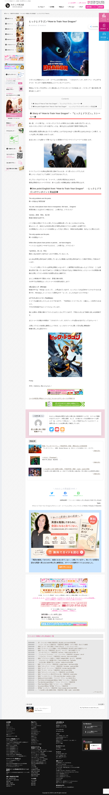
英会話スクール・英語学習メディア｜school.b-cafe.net (66, 781)
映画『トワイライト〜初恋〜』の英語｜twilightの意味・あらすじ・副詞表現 (59, 658)
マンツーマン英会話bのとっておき (13, 760)
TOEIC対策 (33, 765)
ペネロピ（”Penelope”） (50, 457)
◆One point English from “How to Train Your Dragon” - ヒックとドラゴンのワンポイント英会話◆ (64, 106)
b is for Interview (34, 734)
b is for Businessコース (35, 731)
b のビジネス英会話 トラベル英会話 (38, 760)
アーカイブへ (98, 692)
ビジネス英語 (33, 766)
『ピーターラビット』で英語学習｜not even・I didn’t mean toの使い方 (58, 652)
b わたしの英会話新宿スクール (12, 748)
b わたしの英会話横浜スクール (12, 751)
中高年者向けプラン (35, 740)
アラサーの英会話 (34, 768)
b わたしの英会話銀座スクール (12, 746)
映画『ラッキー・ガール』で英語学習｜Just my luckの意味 (55, 670)
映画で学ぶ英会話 (95, 500)
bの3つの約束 (33, 780)
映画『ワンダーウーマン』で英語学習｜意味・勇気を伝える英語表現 (64, 446)
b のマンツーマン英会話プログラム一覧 (38, 749)
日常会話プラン (34, 739)
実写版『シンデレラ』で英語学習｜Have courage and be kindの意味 (57, 688)
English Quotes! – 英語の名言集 (12, 779)
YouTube (57, 432)
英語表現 (98, 506)
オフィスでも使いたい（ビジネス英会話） (39, 755)
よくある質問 (72, 3)
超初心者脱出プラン (35, 733)
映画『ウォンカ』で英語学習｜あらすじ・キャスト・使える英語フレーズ (59, 650)
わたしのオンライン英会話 (36, 743)
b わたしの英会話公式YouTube (62, 775)
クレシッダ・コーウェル (61, 506)
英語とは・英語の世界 (10, 784)
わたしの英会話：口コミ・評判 (62, 735)
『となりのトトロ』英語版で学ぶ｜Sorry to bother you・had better (57, 660)
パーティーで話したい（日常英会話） (38, 754)
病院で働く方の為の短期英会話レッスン (38, 762)
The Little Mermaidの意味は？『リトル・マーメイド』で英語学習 (56, 682)
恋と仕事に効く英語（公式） (61, 753)
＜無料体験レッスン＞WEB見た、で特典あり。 (64, 610)
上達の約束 (33, 781)
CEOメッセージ (9, 727)
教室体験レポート (59, 741)
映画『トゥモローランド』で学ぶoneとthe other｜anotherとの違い (57, 676)
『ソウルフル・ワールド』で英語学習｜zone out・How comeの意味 (57, 656)
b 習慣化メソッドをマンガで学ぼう (13, 743)
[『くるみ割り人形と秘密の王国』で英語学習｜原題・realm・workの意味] (35, 472)
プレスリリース (9, 731)
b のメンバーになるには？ (36, 725)
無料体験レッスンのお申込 (61, 725)
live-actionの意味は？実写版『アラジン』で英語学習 (53, 686)
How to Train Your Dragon (42, 506)
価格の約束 (33, 784)
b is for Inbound (34, 730)
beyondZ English (59, 778)
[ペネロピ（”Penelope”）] (35, 460)
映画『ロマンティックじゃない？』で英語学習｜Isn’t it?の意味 (56, 672)
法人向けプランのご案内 (60, 749)
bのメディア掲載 (59, 743)
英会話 (91, 506)
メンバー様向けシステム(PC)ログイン (92, 727)
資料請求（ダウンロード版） (61, 726)
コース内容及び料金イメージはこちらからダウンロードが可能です (52, 398)
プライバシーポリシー (10, 733)
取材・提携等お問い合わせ (61, 756)
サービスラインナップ (10, 730)
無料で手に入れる (65, 567)
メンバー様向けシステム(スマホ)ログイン (92, 732)
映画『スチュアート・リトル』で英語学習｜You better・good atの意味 (58, 666)
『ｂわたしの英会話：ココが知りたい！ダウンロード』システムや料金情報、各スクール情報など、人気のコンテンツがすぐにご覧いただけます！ (63, 598)
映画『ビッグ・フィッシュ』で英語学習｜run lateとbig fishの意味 (56, 668)
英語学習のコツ (9, 786)
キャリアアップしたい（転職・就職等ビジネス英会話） (41, 751)
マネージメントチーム (10, 728)
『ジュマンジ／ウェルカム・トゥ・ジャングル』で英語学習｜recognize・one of (61, 654)
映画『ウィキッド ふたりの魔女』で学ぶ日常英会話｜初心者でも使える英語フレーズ (62, 648)
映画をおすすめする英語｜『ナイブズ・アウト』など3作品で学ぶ (57, 678)
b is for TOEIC (34, 737)
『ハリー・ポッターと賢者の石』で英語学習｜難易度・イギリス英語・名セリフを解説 (63, 644)
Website (62, 432)
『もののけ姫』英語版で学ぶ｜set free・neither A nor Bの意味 (55, 662)
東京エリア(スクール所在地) (11, 745)
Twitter (51, 432)
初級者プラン (33, 736)
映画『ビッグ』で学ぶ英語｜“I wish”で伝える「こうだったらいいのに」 (58, 646)
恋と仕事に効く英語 (60, 731)
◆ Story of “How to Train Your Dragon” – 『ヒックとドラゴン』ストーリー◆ (56, 103)
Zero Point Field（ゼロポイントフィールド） (64, 765)
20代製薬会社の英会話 (35, 769)
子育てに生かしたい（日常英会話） (38, 757)
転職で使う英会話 (34, 775)
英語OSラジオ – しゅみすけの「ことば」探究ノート (66, 740)
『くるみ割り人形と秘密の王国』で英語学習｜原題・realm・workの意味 (65, 469)
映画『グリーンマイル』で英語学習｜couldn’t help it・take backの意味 (57, 664)
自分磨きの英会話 (34, 772)
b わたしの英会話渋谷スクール (12, 749)
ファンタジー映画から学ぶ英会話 (78, 500)
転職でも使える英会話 (35, 771)
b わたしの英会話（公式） (61, 755)
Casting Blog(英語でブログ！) (62, 737)
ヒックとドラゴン (76, 506)
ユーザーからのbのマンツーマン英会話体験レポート (16, 756)
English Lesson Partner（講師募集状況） (14, 754)
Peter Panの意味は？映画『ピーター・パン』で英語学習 (54, 684)
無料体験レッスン (91, 7)
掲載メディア (8, 734)
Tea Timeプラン (34, 742)
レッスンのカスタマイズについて (12, 766)
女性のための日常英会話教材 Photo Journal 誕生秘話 (16, 763)
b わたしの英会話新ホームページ (62, 773)
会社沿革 (8, 725)
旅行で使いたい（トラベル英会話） (38, 752)
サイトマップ (58, 758)
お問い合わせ (82, 3)
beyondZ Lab (58, 779)
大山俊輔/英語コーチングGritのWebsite (63, 762)
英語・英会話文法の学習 (11, 778)
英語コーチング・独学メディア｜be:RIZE (64, 782)
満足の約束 (33, 783)
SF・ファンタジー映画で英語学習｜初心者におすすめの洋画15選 (56, 642)
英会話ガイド (33, 728)
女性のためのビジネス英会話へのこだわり (14, 765)
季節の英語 (8, 781)
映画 (85, 506)
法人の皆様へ (58, 747)
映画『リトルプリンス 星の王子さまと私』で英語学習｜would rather (57, 674)
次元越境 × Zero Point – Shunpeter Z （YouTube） (66, 770)
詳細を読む (97, 450)
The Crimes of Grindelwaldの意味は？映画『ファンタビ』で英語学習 (57, 680)
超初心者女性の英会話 (35, 774)
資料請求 (100, 7)
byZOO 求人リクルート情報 (11, 736)
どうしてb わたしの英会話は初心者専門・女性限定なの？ (17, 742)
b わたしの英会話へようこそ (11, 740)
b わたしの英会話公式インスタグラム (63, 776)
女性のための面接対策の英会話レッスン (38, 763)
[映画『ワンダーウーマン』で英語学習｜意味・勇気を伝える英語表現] (35, 449)
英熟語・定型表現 (9, 782)
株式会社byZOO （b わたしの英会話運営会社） (65, 787)
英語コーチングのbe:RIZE (61, 764)
